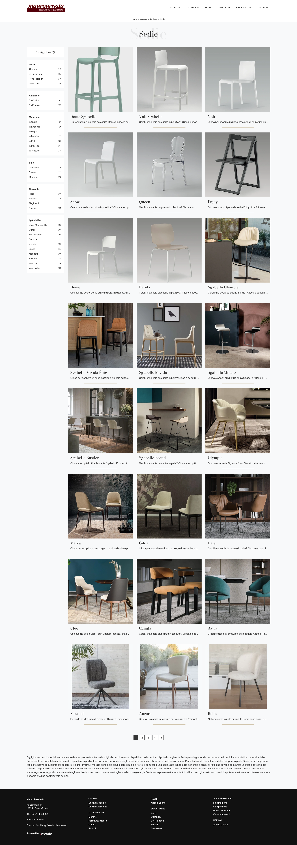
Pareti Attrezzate (97, 821)
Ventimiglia (34, 268)
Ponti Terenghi (36, 79)
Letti (153, 813)
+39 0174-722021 (39, 814)
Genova (33, 239)
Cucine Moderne (97, 803)
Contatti (262, 8)
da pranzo (34, 105)
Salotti (92, 829)
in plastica (34, 146)
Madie (91, 825)
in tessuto (34, 150)
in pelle (32, 141)
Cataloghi (224, 8)
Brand (208, 8)
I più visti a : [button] (35, 220)
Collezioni (192, 8)
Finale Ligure (35, 234)
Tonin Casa (34, 83)
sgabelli (33, 208)
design (32, 172)
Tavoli (154, 799)
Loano (32, 249)
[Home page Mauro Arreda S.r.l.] (62, 7)
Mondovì (33, 254)
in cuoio (33, 122)
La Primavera (35, 74)
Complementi (220, 807)
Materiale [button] (34, 117)
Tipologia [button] (34, 189)
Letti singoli (157, 821)
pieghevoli (34, 203)
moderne (33, 177)
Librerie (92, 817)
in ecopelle (34, 127)
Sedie (162, 19)
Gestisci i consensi (57, 825)
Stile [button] (31, 162)
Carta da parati (221, 815)
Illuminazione (220, 803)
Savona (33, 258)
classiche (34, 167)
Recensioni (243, 8)
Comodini (156, 817)
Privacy (30, 825)
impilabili (33, 198)
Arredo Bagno (158, 803)
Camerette (156, 829)
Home (134, 19)
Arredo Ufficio (220, 825)
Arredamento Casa (148, 19)
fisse (31, 194)
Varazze (33, 263)
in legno (33, 131)
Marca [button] (32, 64)
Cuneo (32, 230)
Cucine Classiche (97, 807)
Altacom (33, 69)
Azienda (175, 8)
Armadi (154, 825)
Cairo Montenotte (38, 225)
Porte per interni (221, 811)
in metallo (34, 136)
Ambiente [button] (34, 95)
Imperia (32, 244)
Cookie (39, 825)
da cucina (34, 100)
